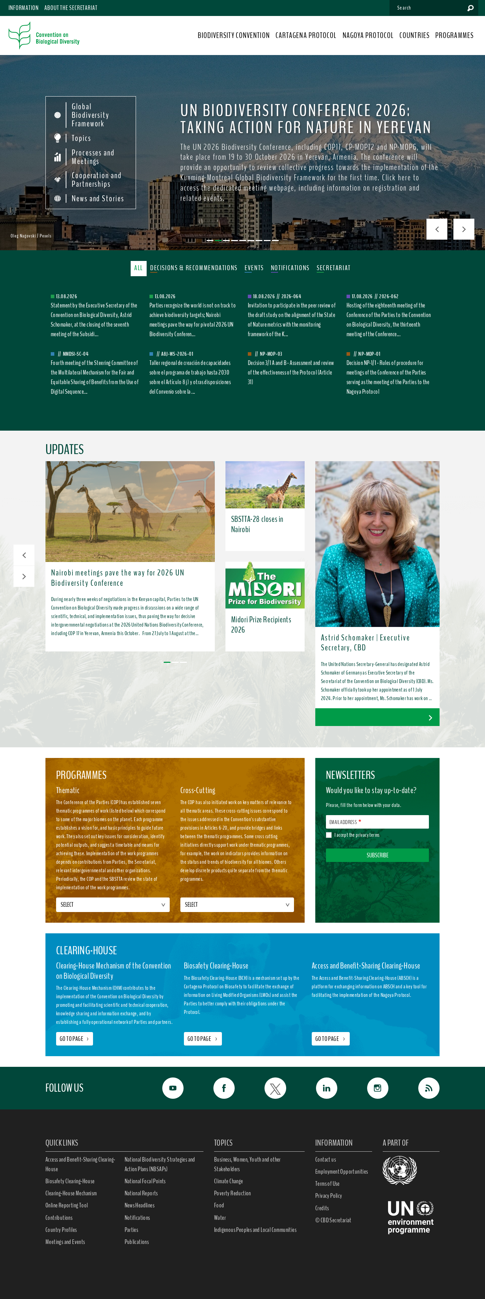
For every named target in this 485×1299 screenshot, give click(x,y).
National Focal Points (145, 1181)
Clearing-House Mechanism (71, 1193)
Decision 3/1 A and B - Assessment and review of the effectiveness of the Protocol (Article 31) (291, 372)
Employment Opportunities (341, 1171)
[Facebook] (216, 1088)
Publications (137, 1242)
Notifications (137, 1217)
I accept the (357, 835)
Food (219, 1205)
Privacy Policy (328, 1195)
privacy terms (368, 835)
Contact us (325, 1159)
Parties (131, 1230)
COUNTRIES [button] (414, 35)
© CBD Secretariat (333, 1220)
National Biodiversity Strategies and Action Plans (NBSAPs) (160, 1164)
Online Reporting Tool (66, 1205)
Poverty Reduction (232, 1193)
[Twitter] (267, 1088)
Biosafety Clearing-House (70, 1181)
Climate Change (228, 1181)
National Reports (141, 1193)
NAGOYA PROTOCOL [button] (368, 35)
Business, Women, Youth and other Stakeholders (247, 1164)
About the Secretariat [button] (71, 8)
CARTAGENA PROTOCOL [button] (306, 35)
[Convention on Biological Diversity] (44, 35)
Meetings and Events (65, 1242)
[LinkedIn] (318, 1088)
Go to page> (74, 1039)
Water (220, 1217)
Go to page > (202, 1039)
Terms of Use (327, 1183)
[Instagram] (370, 1088)
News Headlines (140, 1205)
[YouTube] (165, 1088)
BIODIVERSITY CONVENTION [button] (233, 35)
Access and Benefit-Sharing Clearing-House (80, 1164)
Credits (322, 1208)
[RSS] (421, 1088)
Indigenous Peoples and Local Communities (255, 1230)
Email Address (343, 822)
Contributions (58, 1217)
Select (67, 904)
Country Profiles (61, 1230)
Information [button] (24, 8)
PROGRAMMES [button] (454, 35)
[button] (23, 555)
